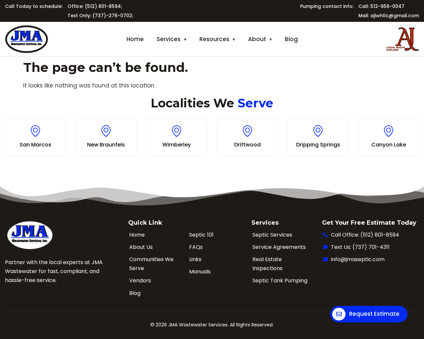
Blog (291, 39)
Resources (214, 39)
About (257, 39)
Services (169, 39)
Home (135, 39)
